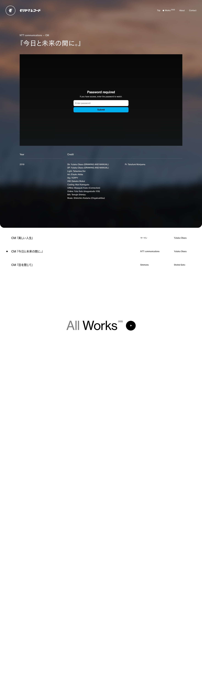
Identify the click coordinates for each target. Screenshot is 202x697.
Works (94, 326)
